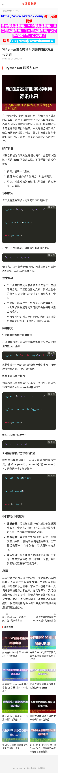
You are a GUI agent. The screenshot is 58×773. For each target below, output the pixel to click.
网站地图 (41, 768)
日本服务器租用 (35, 31)
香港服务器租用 (12, 26)
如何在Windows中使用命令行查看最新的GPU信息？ (15, 687)
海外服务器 (29, 3)
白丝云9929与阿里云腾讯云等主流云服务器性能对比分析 (43, 655)
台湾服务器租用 (38, 26)
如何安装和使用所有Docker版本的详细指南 (44, 619)
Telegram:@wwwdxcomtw (31, 41)
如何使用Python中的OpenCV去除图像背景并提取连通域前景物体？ (43, 748)
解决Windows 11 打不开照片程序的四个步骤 (14, 619)
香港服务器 (7, 10)
